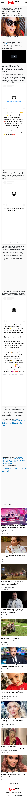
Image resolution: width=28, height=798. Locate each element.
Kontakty (8, 792)
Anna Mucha (14, 137)
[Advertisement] (14, 152)
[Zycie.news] (13, 2)
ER (6, 13)
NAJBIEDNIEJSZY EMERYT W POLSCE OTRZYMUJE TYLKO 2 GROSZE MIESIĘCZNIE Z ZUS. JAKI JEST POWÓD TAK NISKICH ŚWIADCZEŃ (14, 469)
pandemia (4, 44)
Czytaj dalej (14, 783)
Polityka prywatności (17, 792)
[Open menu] (2, 2)
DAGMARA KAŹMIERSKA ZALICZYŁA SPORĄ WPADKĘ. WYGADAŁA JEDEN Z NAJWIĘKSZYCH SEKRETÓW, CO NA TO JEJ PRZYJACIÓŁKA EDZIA (13, 422)
